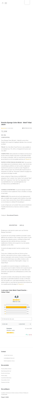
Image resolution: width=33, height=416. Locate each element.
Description (13, 225)
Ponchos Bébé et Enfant (6, 368)
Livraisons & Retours (18, 392)
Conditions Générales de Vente (7, 392)
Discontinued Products (12, 215)
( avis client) (10, 128)
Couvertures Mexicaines (6, 377)
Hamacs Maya (4, 375)
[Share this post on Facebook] (1, 218)
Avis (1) (22, 225)
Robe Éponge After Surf (6, 371)
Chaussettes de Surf (5, 380)
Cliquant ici (28, 159)
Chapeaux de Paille (5, 382)
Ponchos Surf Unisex (5, 373)
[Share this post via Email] (4, 218)
